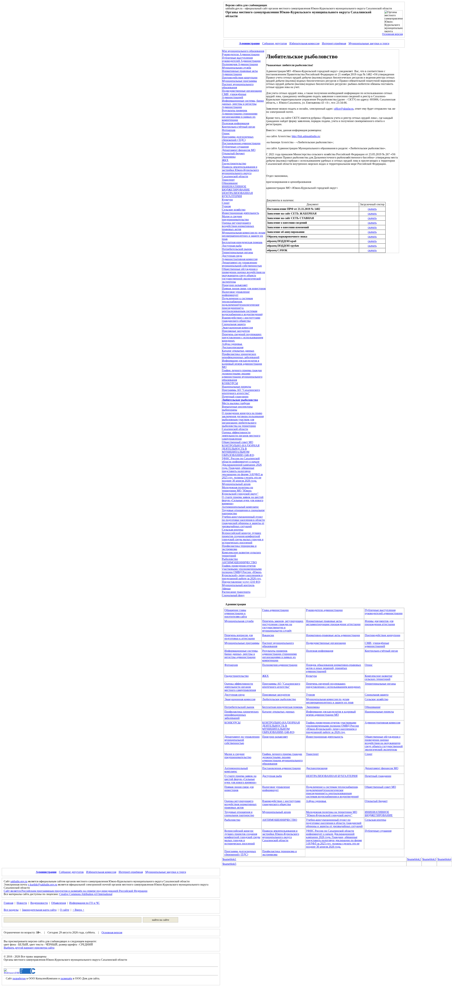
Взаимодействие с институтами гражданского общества (241, 319)
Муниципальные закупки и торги (369, 43)
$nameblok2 (414, 859)
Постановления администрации (241, 143)
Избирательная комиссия (304, 43)
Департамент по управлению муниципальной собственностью (242, 264)
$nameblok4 (444, 859)
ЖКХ (225, 160)
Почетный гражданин (235, 396)
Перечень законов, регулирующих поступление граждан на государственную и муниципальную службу (282, 626)
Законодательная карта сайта (39, 909)
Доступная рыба (232, 245)
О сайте (64, 909)
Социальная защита (234, 324)
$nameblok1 (229, 859)
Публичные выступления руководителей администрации (384, 612)
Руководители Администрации (241, 54)
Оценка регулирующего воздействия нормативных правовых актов (238, 226)
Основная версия (392, 34)
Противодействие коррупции (239, 77)
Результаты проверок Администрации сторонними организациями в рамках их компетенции (239, 115)
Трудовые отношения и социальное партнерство (239, 814)
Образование (230, 183)
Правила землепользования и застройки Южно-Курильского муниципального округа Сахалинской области (240, 171)
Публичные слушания (235, 146)
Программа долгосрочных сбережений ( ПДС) (238, 138)
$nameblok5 (229, 863)
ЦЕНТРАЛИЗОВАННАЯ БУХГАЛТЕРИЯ (237, 194)
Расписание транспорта (236, 591)
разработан (19, 978)
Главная (8, 902)
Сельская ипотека (232, 529)
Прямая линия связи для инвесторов (244, 288)
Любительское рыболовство (279, 699)
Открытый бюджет (233, 153)
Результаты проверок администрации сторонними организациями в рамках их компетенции (279, 655)
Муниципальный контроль (238, 585)
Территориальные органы (237, 252)
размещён (66, 978)
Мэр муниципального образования (243, 51)
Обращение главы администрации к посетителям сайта (235, 613)
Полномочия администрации (279, 664)
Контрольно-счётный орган (238, 126)
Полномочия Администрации (240, 64)
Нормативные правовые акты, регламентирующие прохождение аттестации (333, 623)
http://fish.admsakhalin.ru (306, 136)
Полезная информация (235, 123)
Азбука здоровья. (232, 344)
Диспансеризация (232, 347)
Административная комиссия (239, 259)
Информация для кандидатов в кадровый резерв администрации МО (242, 363)
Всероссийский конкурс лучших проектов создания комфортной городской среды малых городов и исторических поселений (242, 538)
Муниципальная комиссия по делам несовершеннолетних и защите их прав (243, 235)
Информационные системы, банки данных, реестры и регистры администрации (241, 654)
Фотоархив (228, 130)
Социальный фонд (233, 595)
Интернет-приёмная (334, 43)
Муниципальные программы (239, 80)
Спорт (226, 202)
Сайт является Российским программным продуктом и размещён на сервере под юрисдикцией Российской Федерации (75, 890)
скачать (372, 208)
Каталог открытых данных (238, 350)
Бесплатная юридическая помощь (242, 242)
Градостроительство (234, 163)
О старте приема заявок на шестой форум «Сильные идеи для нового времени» (242, 500)
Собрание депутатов (274, 43)
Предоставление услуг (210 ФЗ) (241, 581)
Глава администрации (275, 610)
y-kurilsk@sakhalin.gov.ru (42, 884)
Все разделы (11, 909)
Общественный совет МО (237, 442)
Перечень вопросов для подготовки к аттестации (239, 637)
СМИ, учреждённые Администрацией (234, 96)
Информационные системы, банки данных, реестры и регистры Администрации (243, 104)
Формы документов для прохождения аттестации (380, 623)
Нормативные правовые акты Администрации (240, 72)
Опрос (226, 133)
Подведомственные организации (242, 90)
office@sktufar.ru (343, 108)
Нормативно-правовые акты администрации (333, 635)
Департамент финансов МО (238, 150)
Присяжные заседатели (236, 330)
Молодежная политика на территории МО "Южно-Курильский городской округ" (240, 490)
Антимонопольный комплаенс (240, 506)
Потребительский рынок (237, 249)
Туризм (226, 206)
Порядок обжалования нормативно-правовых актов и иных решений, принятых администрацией (333, 668)
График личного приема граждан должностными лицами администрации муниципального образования (242, 375)
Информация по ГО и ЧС (84, 902)
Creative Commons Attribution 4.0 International (85, 894)
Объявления (58, 902)
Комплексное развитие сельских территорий (378, 677)
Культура (227, 199)
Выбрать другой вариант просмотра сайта (29, 947)
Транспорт (228, 179)
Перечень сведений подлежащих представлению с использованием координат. (242, 337)
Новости (22, 902)
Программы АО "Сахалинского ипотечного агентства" (241, 391)
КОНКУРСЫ (230, 383)
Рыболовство (230, 559)
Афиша (226, 588)
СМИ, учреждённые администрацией (377, 644)
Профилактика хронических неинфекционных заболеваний (240, 356)
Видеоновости (39, 902)
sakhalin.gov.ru (18, 881)
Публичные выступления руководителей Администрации (241, 59)
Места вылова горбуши (236, 403)
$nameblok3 (429, 859)
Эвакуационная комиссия (237, 327)
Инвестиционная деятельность (240, 212)
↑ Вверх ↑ (78, 909)
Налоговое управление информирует (236, 293)
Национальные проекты (236, 386)
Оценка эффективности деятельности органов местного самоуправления (241, 435)
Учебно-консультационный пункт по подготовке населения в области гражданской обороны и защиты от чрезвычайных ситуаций (243, 521)
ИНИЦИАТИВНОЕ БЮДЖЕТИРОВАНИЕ (236, 188)
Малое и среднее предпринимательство (235, 218)
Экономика (229, 156)
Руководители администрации (324, 610)
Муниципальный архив (236, 484)
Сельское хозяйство (233, 209)
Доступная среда (232, 255)
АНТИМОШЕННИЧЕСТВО (239, 562)
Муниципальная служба (236, 67)
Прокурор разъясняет (235, 285)
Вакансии (268, 635)
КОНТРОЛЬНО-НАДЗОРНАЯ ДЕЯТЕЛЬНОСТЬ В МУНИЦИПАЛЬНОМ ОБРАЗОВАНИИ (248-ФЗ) (241, 450)
